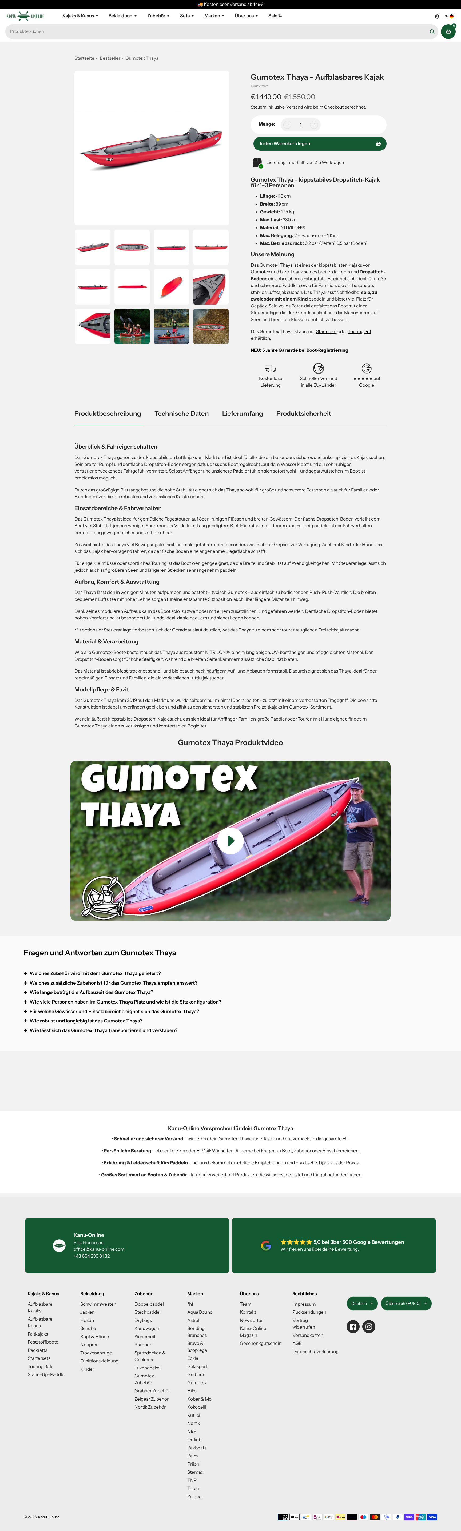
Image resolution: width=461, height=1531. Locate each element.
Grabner (195, 1374)
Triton (193, 1488)
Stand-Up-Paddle (46, 1374)
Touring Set (359, 331)
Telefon (177, 1150)
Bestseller (110, 58)
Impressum (304, 1304)
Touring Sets (40, 1366)
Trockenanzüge (96, 1353)
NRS (191, 1431)
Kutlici (193, 1415)
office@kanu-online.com (99, 1249)
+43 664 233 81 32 (92, 1256)
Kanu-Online (48, 1516)
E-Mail (203, 1150)
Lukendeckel (147, 1367)
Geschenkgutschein (260, 1343)
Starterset (326, 331)
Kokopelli (196, 1407)
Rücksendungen (309, 1312)
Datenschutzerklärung (315, 1351)
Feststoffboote (43, 1342)
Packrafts (37, 1350)
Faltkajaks (38, 1334)
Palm (192, 1455)
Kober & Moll (200, 1399)
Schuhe (88, 1328)
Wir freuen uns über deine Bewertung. (319, 1249)
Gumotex (259, 86)
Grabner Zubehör (152, 1390)
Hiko (192, 1390)
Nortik (193, 1423)
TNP (192, 1480)
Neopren (89, 1344)
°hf (190, 1304)
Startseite (84, 58)
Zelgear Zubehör (151, 1399)
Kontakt (248, 1312)
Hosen (87, 1320)
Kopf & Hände (94, 1336)
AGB (297, 1343)
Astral (193, 1320)
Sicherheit (145, 1336)
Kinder (87, 1369)
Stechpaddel (147, 1312)
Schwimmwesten (98, 1304)
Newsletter (251, 1320)
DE (446, 16)
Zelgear (195, 1496)
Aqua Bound (200, 1312)
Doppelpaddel (149, 1304)
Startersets (39, 1358)
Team (246, 1304)
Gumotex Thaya (141, 58)
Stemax (195, 1472)
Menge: (267, 124)
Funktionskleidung (99, 1361)
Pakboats (196, 1447)
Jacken (87, 1312)
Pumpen (143, 1344)
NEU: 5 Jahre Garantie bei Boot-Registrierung (299, 350)
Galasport (197, 1366)
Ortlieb (194, 1439)
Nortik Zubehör (150, 1407)
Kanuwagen (146, 1328)
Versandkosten (307, 1335)
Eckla (192, 1358)
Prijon (193, 1464)
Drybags (143, 1320)
